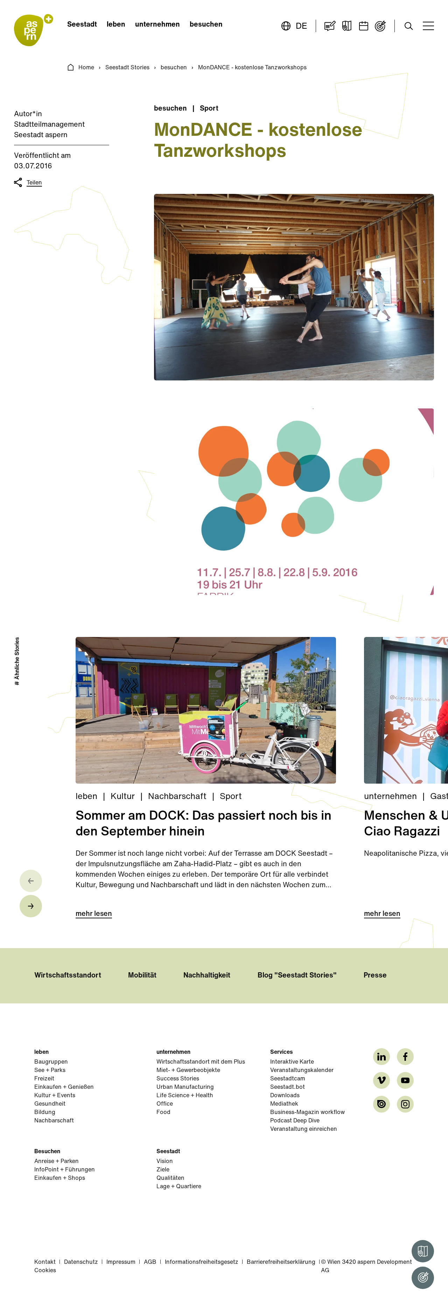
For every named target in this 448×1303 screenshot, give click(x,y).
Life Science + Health (184, 1096)
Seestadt (82, 24)
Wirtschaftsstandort (67, 975)
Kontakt (45, 1262)
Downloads (285, 1096)
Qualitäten (170, 1178)
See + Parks (49, 1070)
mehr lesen (94, 914)
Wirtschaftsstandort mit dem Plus (200, 1062)
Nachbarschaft (54, 1121)
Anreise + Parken (56, 1161)
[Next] (31, 906)
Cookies (45, 1271)
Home (86, 68)
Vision (164, 1161)
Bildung (44, 1112)
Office (164, 1104)
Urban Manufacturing (185, 1087)
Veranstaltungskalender (302, 1070)
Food (163, 1112)
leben (116, 24)
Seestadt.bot (287, 1087)
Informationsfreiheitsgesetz (201, 1262)
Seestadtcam (287, 1079)
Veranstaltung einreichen (303, 1129)
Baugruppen (51, 1062)
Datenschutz (81, 1262)
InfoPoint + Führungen (64, 1170)
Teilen (34, 183)
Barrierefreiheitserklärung (281, 1262)
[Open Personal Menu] (423, 1278)
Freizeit (44, 1079)
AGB (150, 1262)
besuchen (206, 24)
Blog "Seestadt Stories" (297, 975)
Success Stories (177, 1079)
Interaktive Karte (292, 1062)
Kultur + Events (54, 1096)
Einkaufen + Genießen (64, 1087)
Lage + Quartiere (178, 1187)
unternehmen (157, 24)
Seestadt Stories (127, 68)
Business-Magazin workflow (307, 1112)
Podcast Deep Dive (295, 1121)
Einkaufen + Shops (59, 1178)
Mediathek (284, 1104)
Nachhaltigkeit (206, 975)
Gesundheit (49, 1104)
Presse (375, 975)
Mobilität (142, 975)
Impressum (120, 1262)
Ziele (162, 1170)
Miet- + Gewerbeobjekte (188, 1070)
